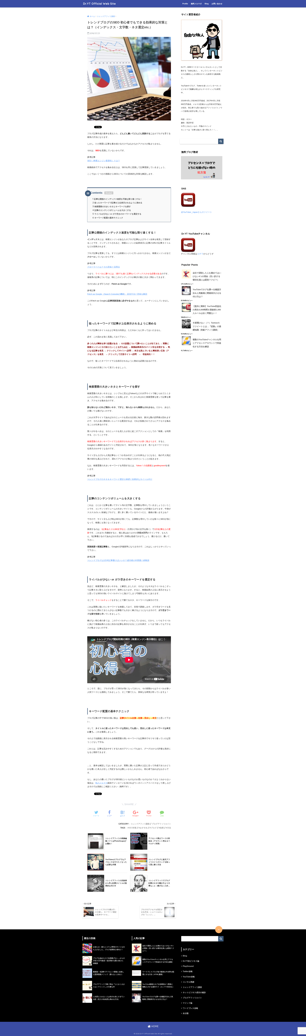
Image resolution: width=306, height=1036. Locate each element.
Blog (207, 4)
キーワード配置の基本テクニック (108, 218)
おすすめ (144, 828)
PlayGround (188, 966)
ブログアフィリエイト (161, 824)
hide (108, 193)
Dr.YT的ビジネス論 (191, 961)
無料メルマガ (196, 4)
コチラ (200, 254)
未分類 (186, 1013)
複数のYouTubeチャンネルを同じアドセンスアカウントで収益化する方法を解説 (207, 343)
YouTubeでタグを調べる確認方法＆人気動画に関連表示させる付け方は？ (207, 293)
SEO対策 (133, 828)
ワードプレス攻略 (190, 1008)
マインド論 (187, 1003)
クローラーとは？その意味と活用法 (103, 267)
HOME (154, 1026)
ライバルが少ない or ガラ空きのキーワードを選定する (117, 214)
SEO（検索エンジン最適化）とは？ (103, 161)
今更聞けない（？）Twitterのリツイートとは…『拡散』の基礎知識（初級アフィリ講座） (207, 326)
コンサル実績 (188, 982)
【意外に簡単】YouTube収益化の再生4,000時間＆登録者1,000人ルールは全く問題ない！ (207, 309)
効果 (162, 828)
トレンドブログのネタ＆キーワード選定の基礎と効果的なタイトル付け (119, 479)
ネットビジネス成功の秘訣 (194, 992)
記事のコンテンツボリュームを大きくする (112, 210)
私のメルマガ (101, 783)
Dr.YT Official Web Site (99, 3)
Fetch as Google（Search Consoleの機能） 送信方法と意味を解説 (117, 294)
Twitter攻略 (188, 971)
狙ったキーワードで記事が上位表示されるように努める (117, 203)
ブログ (154, 828)
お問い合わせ (217, 4)
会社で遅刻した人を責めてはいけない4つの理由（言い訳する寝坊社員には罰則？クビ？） (207, 276)
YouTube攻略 (189, 977)
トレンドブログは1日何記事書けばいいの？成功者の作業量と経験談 (118, 560)
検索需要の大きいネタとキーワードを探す (112, 206)
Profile (185, 4)
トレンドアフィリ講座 (140, 824)
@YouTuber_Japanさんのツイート (196, 212)
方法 (169, 828)
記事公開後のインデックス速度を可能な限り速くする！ (117, 199)
